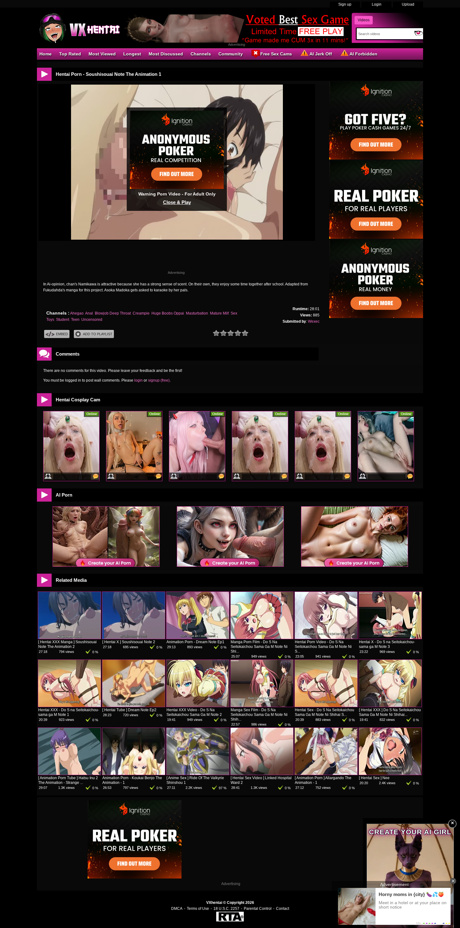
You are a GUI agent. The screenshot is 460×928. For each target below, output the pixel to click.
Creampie (141, 313)
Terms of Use (198, 908)
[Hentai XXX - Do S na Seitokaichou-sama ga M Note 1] (69, 705)
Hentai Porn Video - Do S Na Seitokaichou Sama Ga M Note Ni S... (323, 647)
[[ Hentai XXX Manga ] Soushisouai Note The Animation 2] (69, 637)
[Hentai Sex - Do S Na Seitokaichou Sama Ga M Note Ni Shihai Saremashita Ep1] (326, 705)
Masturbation (197, 313)
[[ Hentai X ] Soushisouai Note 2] (133, 637)
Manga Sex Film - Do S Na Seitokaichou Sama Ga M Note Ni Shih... (259, 715)
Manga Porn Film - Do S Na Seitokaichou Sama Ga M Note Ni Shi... (259, 647)
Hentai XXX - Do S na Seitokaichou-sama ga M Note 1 (68, 712)
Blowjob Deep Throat (113, 313)
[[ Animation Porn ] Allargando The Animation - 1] (326, 773)
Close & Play (177, 202)
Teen (75, 319)
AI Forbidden (363, 53)
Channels (201, 53)
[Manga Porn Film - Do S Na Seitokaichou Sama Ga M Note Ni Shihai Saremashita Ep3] (262, 637)
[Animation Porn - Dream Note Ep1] (197, 637)
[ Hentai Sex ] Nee (374, 778)
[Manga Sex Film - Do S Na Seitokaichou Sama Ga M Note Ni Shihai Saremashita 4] (262, 705)
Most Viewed (102, 53)
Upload (408, 4)
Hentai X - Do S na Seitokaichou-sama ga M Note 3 (387, 644)
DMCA (176, 908)
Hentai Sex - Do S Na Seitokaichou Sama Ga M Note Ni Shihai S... (324, 712)
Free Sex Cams (276, 53)
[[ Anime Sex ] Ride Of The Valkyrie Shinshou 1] (197, 773)
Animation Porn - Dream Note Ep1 (195, 642)
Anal (89, 313)
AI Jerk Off (320, 53)
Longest (132, 53)
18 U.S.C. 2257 (226, 908)
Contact (282, 908)
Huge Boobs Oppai (167, 313)
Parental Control (258, 908)
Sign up (344, 4)
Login (376, 4)
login (138, 380)
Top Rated (70, 53)
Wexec (313, 321)
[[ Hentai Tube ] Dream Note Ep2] (133, 705)
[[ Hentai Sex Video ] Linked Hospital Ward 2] (262, 773)
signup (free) (159, 380)
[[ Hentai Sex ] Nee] (390, 773)
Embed (62, 334)
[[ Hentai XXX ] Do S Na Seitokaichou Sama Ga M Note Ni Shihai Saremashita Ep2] (390, 705)
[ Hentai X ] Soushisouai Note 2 (128, 642)
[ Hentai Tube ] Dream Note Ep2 (129, 710)
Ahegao (77, 313)
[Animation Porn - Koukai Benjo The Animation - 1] (133, 773)
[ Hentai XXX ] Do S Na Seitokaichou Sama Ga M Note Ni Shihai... (390, 712)
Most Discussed (166, 53)
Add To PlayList (97, 334)
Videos (364, 20)
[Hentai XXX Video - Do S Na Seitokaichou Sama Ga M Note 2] (197, 705)
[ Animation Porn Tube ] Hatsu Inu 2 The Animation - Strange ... (68, 780)
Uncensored (91, 319)
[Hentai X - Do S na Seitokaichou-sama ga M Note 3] (390, 637)
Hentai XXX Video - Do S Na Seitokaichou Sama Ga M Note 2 (194, 712)
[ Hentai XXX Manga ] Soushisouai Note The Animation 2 (67, 644)
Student (62, 319)
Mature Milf (219, 313)
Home (45, 53)
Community (230, 53)
